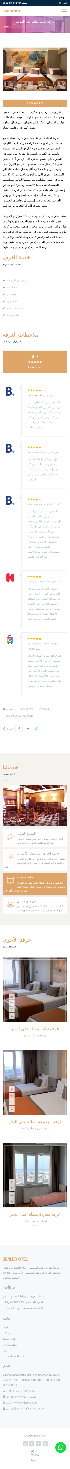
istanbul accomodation (19, 716)
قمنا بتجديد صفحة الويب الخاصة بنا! (23, 1308)
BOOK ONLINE (35, 103)
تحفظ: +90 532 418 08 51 (15, 3)
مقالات (7, 1333)
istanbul (44, 709)
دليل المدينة (9, 1339)
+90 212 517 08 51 (16, 1391)
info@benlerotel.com (34, 1408)
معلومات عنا (10, 1344)
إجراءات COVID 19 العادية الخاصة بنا (23, 1302)
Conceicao (32, 581)
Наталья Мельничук (38, 643)
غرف (5, 1327)
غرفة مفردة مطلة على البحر (35, 1214)
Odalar (6, 27)
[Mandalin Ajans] (35, 1456)
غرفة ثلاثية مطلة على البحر (35, 1028)
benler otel (27, 709)
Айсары (31, 452)
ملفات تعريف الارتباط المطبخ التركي (23, 1296)
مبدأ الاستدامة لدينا (13, 1356)
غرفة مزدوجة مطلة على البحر (35, 1121)
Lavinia (31, 395)
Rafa (29, 504)
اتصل (5, 1350)
